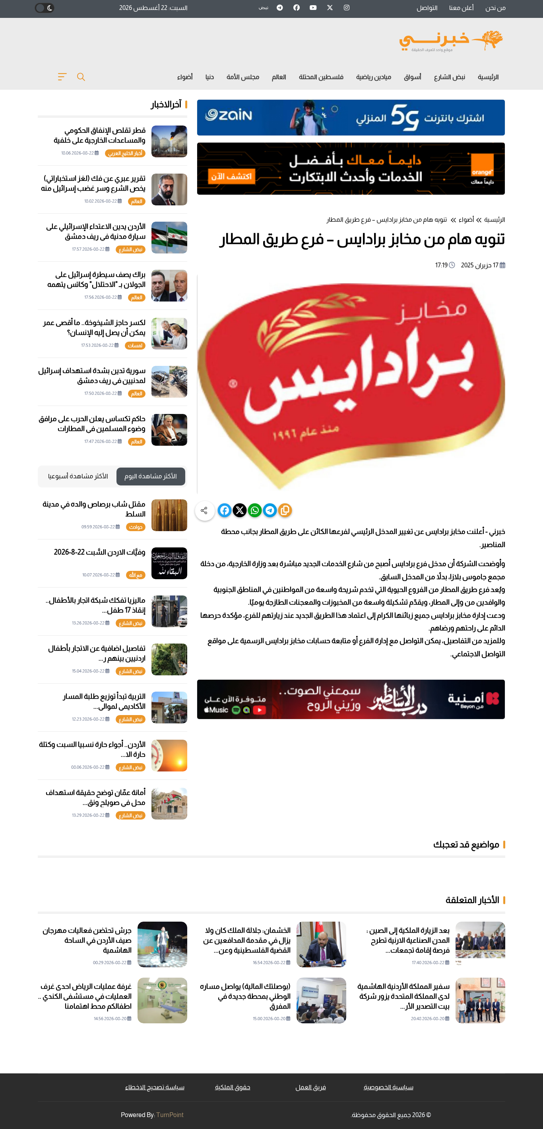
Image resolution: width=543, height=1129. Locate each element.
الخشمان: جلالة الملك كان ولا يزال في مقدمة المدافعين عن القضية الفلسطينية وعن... (247, 940)
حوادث (135, 527)
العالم (279, 76)
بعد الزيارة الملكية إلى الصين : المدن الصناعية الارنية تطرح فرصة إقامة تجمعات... (408, 940)
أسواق (412, 76)
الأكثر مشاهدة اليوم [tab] (150, 476)
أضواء (185, 76)
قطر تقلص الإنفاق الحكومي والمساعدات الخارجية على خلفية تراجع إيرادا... (99, 140)
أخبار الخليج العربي (125, 153)
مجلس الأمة (243, 76)
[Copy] (285, 510)
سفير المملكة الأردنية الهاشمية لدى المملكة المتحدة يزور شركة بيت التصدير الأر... (403, 996)
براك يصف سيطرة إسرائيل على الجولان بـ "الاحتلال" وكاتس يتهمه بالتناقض (96, 284)
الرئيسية (488, 76)
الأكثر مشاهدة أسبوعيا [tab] (78, 476)
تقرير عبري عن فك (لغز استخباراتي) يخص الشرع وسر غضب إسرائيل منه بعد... (93, 188)
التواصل (427, 7)
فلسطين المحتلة (321, 76)
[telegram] (270, 510)
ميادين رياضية (373, 76)
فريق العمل (310, 1087)
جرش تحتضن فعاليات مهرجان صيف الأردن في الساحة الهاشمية (87, 940)
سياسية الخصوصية (388, 1087)
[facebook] (225, 510)
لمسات (135, 345)
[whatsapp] (255, 510)
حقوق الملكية (232, 1087)
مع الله (135, 575)
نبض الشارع (449, 76)
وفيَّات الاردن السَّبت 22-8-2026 (99, 552)
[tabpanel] (112, 659)
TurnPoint (170, 1115)
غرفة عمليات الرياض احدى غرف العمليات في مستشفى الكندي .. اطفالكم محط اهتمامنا (85, 996)
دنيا (210, 76)
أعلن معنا (461, 7)
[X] (240, 510)
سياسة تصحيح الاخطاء (154, 1087)
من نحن (495, 7)
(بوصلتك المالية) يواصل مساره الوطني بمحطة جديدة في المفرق (245, 996)
